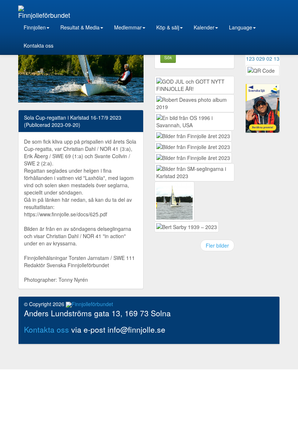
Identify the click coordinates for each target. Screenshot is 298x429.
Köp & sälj (167, 27)
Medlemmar (128, 27)
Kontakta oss (38, 45)
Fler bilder (217, 245)
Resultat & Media (80, 27)
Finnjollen (35, 27)
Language (240, 27)
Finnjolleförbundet (44, 14)
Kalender (204, 27)
